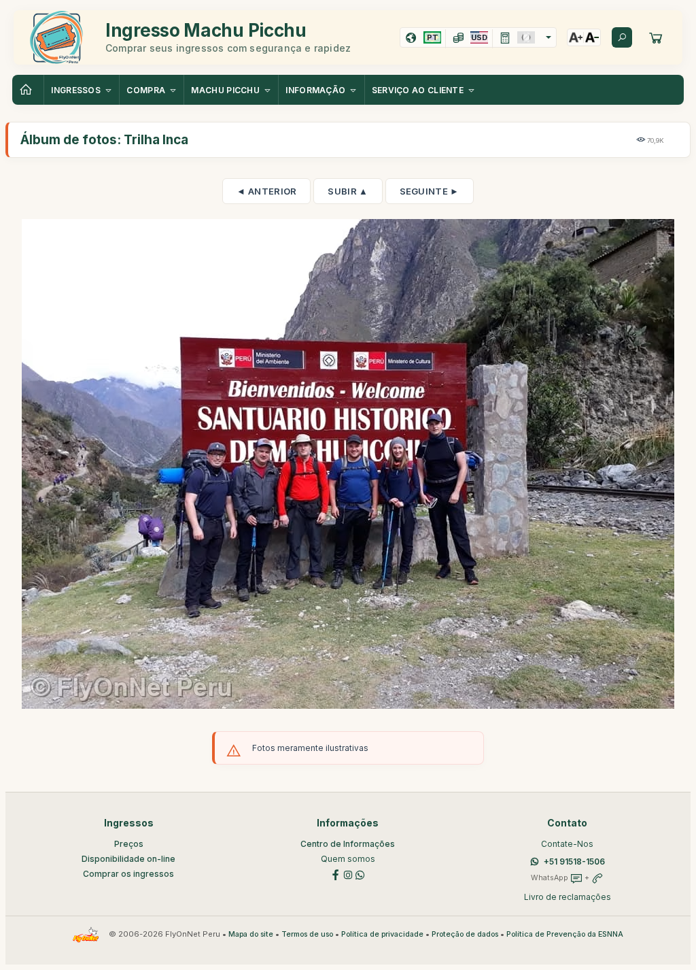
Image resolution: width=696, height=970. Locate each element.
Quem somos (348, 859)
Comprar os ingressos (128, 874)
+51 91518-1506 (574, 861)
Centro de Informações (347, 844)
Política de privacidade (382, 934)
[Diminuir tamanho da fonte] (592, 37)
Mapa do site (250, 934)
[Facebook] (336, 874)
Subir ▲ (348, 191)
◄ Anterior (266, 191)
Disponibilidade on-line (128, 859)
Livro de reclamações (567, 897)
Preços (128, 844)
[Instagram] (348, 874)
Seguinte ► (429, 191)
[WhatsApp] (360, 874)
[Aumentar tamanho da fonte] (576, 37)
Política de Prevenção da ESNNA (564, 934)
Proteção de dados (465, 934)
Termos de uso (307, 934)
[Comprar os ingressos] (656, 37)
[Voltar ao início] (28, 90)
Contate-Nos (567, 844)
